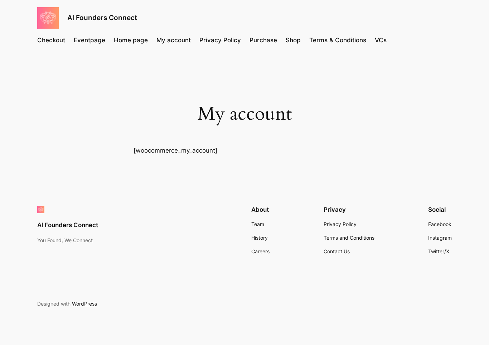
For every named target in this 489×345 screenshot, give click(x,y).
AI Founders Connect (102, 17)
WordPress (84, 304)
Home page (131, 40)
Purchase (263, 40)
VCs (381, 40)
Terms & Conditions (337, 40)
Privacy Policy (220, 40)
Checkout (51, 40)
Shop (293, 40)
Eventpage (89, 40)
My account (173, 40)
